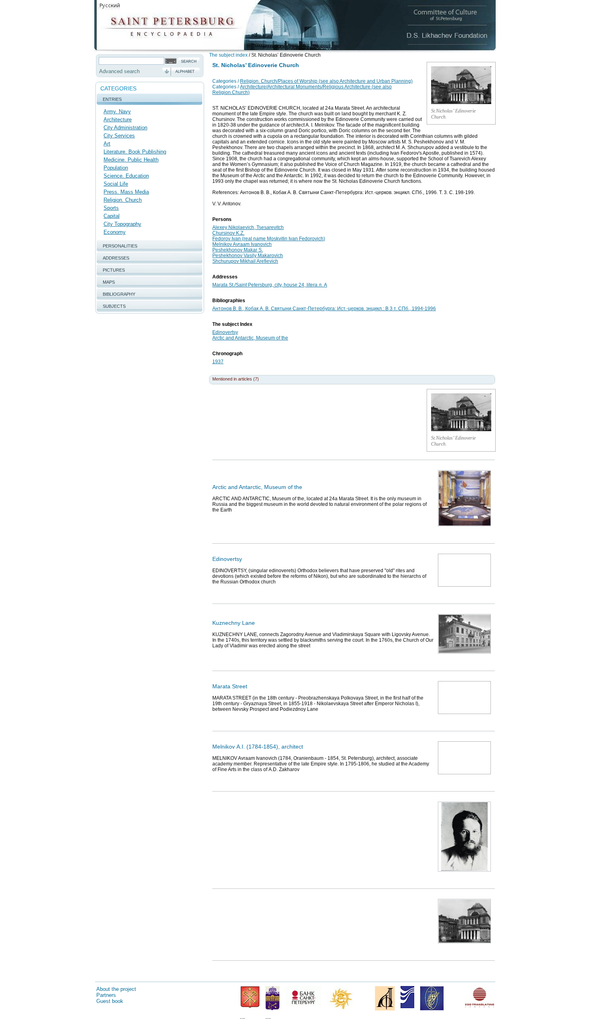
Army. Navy (117, 111)
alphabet (185, 72)
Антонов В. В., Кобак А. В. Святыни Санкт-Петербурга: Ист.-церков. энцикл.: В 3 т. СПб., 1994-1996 (324, 308)
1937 (218, 361)
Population (116, 168)
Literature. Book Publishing (135, 152)
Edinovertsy (225, 332)
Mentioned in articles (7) (235, 378)
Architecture (118, 120)
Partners (106, 995)
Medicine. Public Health (131, 160)
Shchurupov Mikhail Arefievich (245, 261)
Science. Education (126, 176)
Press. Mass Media (126, 192)
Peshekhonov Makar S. (237, 250)
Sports (111, 208)
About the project (116, 989)
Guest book (109, 1001)
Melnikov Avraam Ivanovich (242, 244)
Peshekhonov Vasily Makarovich (247, 255)
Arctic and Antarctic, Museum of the (250, 338)
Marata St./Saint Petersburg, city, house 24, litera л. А (269, 285)
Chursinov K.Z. (228, 233)
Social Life (116, 184)
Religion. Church (123, 200)
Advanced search (119, 71)
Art (107, 144)
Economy (115, 232)
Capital (112, 216)
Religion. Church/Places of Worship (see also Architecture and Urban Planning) (326, 81)
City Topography (122, 224)
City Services (119, 136)
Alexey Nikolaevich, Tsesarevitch (248, 227)
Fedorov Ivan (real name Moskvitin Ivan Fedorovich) (268, 238)
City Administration (125, 128)
